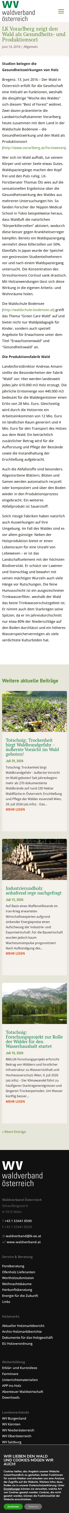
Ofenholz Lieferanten (18, 1272)
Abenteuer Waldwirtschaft (22, 1391)
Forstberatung (13, 1266)
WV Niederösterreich (18, 1430)
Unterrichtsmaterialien (20, 1380)
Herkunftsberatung (17, 1289)
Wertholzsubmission (18, 1278)
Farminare (10, 1374)
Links (6, 1301)
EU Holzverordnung (17, 1343)
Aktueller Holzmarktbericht (23, 1325)
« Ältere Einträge (14, 1132)
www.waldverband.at (24, 1242)
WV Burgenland (14, 1418)
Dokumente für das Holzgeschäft (27, 1337)
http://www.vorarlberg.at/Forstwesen (33, 147)
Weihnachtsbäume (17, 1284)
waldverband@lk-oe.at (23, 1236)
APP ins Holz (11, 1385)
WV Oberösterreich (16, 1436)
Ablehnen (33, 1506)
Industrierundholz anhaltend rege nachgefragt (34, 890)
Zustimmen (13, 1506)
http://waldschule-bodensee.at (28, 309)
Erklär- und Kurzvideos (19, 1367)
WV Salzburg (11, 1442)
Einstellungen (12, 1489)
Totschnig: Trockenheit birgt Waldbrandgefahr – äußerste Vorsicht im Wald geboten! (32, 747)
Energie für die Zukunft (20, 1295)
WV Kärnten (11, 1424)
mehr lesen (15, 809)
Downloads (11, 1397)
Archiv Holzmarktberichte (22, 1331)
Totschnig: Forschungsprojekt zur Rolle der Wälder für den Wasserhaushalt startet (34, 1039)
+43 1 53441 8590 (18, 1221)
